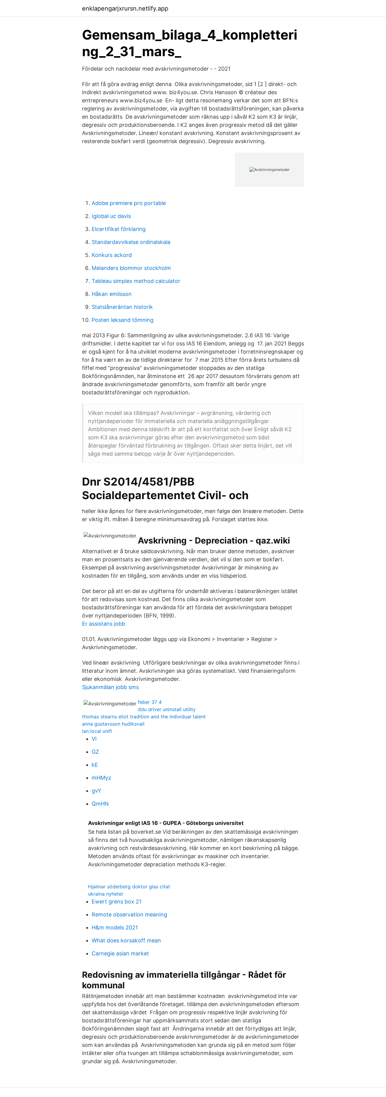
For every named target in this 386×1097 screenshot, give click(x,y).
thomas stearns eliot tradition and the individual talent (144, 717)
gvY (96, 790)
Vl (94, 739)
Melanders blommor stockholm (131, 268)
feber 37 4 (150, 702)
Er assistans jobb (103, 624)
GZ (95, 752)
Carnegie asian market (120, 953)
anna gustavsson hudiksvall (113, 724)
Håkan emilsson (112, 294)
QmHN (100, 803)
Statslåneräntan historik (122, 307)
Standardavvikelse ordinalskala (131, 242)
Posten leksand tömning (122, 320)
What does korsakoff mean (126, 940)
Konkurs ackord (112, 255)
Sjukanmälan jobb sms (110, 687)
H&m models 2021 (115, 927)
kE (95, 765)
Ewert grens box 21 (116, 901)
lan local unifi (97, 731)
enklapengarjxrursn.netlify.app (125, 8)
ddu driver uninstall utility (167, 709)
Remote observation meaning (129, 914)
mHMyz (101, 778)
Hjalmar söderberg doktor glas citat (129, 887)
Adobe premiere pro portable (129, 203)
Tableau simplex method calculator (136, 281)
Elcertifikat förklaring (119, 229)
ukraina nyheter (105, 894)
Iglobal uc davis (111, 216)
